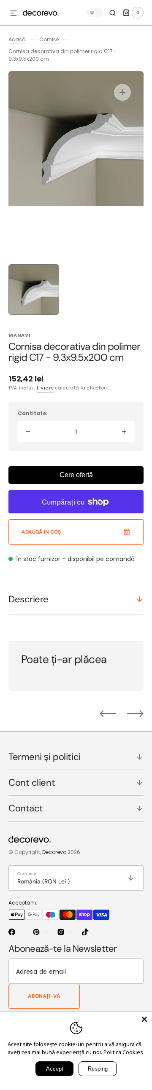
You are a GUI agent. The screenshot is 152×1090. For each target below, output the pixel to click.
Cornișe (49, 39)
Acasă (17, 39)
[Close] (144, 1019)
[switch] (95, 12)
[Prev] (108, 713)
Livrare (45, 388)
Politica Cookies (123, 1052)
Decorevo (54, 852)
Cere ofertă (76, 474)
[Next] (135, 713)
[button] (13, 13)
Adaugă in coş (41, 532)
